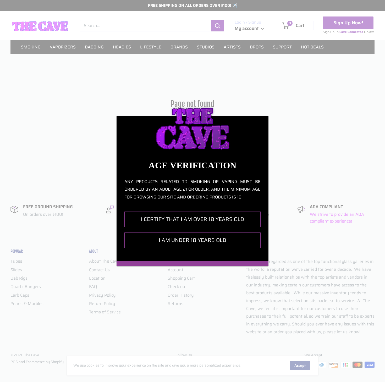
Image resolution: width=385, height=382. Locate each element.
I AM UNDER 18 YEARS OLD (192, 240)
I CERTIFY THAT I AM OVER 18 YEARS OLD (192, 219)
